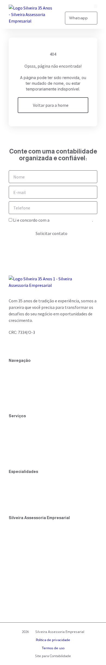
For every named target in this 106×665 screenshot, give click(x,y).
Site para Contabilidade (53, 656)
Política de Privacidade (71, 220)
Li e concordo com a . (53, 220)
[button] (96, 6)
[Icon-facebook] (13, 345)
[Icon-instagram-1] (22, 345)
